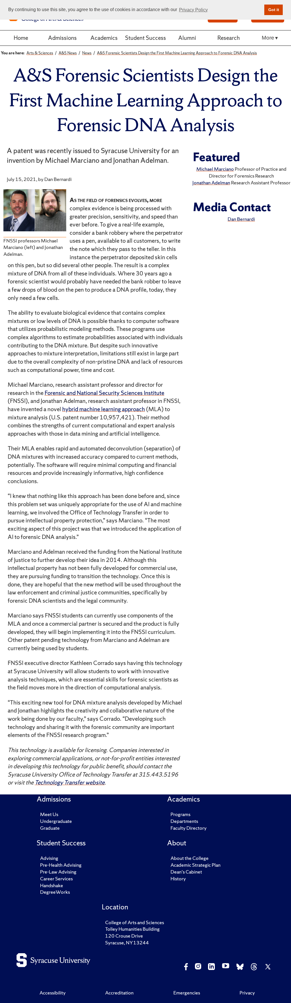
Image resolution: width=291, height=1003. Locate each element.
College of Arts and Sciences (134, 922)
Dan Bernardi (241, 219)
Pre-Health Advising (61, 865)
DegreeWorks (55, 892)
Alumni (187, 38)
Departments (184, 821)
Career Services (56, 878)
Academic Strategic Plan (196, 865)
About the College (190, 858)
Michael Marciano (215, 169)
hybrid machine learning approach (103, 409)
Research (228, 38)
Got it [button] (273, 9)
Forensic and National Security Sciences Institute (104, 393)
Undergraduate (56, 821)
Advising (49, 858)
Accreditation (119, 992)
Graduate (50, 828)
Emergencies (186, 992)
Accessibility (53, 992)
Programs (180, 814)
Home (21, 38)
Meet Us (49, 814)
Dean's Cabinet (186, 871)
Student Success (145, 38)
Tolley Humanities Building (132, 929)
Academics (104, 38)
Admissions (62, 38)
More (268, 38)
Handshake (51, 885)
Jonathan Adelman (211, 182)
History (178, 878)
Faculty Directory (189, 828)
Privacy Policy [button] (193, 9)
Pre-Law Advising (58, 871)
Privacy (247, 992)
